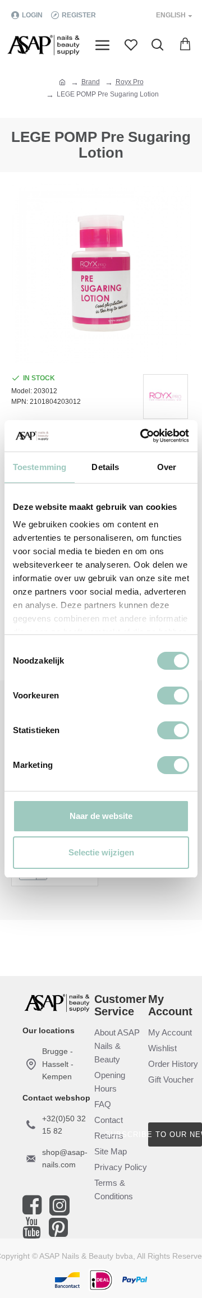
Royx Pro (130, 82)
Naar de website (101, 816)
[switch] (173, 696)
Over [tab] (166, 467)
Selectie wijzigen (101, 852)
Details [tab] (105, 467)
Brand (90, 82)
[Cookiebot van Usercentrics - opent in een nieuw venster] (142, 436)
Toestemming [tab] (39, 467)
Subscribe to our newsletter (175, 1134)
